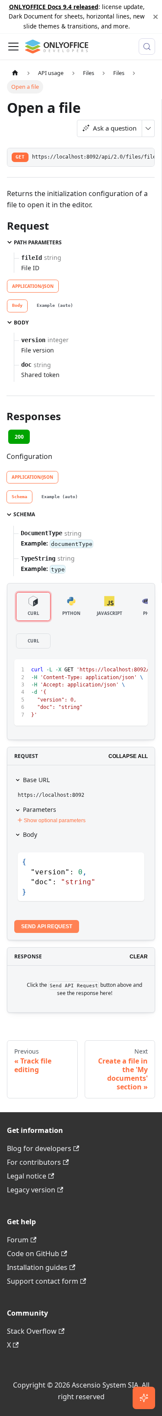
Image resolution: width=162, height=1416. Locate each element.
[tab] (17, 305)
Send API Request (46, 926)
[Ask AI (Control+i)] (144, 1398)
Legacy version (31, 1190)
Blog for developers (39, 1148)
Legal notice (26, 1176)
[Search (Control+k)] (147, 46)
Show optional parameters (55, 820)
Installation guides (37, 1267)
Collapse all (128, 756)
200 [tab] (19, 436)
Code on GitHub (33, 1253)
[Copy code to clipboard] (137, 670)
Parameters (39, 809)
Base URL (36, 780)
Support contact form (42, 1281)
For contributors (34, 1162)
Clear (139, 957)
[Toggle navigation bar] (13, 46)
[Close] (155, 16)
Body (30, 834)
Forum (18, 1239)
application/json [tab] (33, 286)
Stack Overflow (32, 1331)
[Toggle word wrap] (121, 670)
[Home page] (15, 73)
